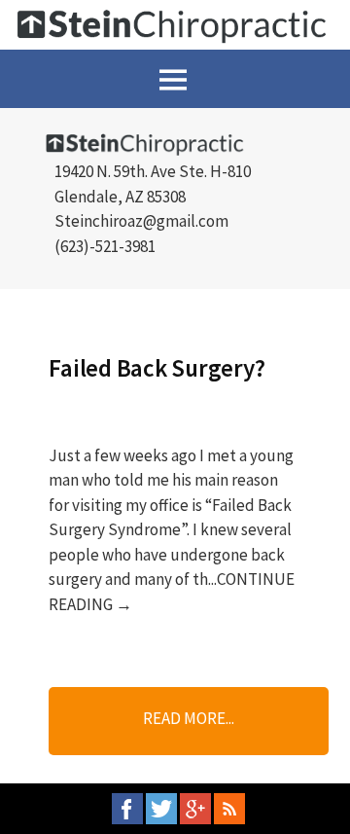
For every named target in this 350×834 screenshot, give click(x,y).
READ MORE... (188, 718)
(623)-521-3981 (105, 246)
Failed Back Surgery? (156, 367)
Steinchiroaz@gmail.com (141, 221)
